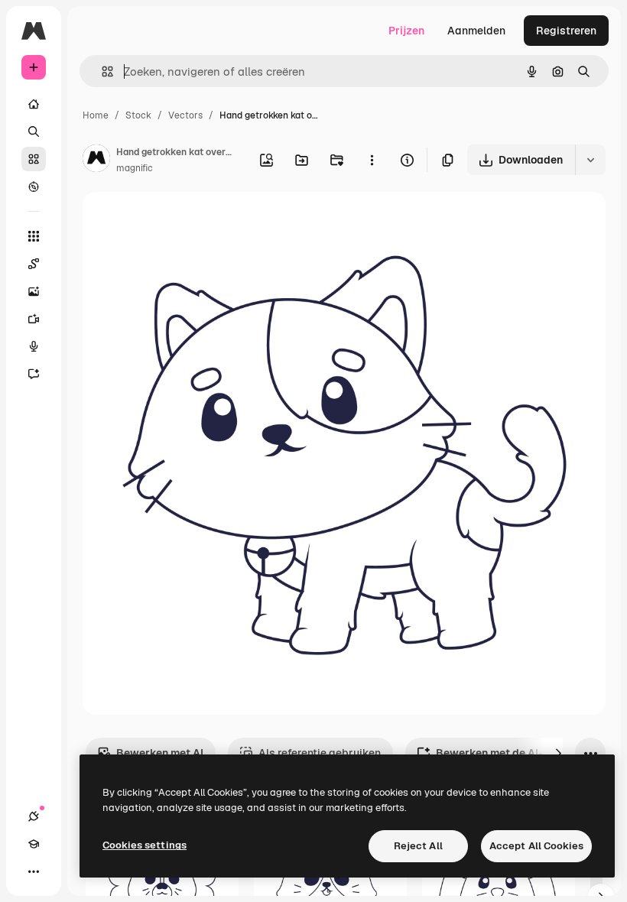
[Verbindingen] (33, 816)
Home (96, 115)
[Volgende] (558, 753)
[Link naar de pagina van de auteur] (96, 160)
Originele (183, 221)
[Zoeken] (33, 131)
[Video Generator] (33, 319)
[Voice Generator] (33, 346)
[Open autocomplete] (101, 71)
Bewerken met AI (159, 753)
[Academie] (33, 844)
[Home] (33, 104)
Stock (138, 115)
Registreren (566, 30)
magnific (134, 168)
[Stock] (33, 159)
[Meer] (33, 871)
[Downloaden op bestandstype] (590, 159)
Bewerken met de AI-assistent (514, 753)
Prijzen (406, 30)
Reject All (418, 845)
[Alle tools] (33, 236)
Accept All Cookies (536, 845)
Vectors (185, 115)
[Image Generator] (33, 291)
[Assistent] (33, 374)
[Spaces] (33, 263)
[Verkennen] (33, 186)
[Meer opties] (371, 159)
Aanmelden (476, 30)
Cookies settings (144, 845)
